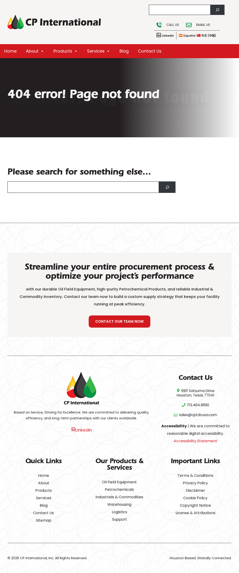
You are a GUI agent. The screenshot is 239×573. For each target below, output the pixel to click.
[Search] (218, 10)
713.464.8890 (198, 405)
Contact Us (150, 51)
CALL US (172, 24)
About (32, 51)
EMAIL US (203, 24)
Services (96, 51)
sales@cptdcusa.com (198, 414)
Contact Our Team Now (119, 321)
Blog (124, 51)
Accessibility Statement (195, 441)
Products (62, 51)
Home (10, 51)
